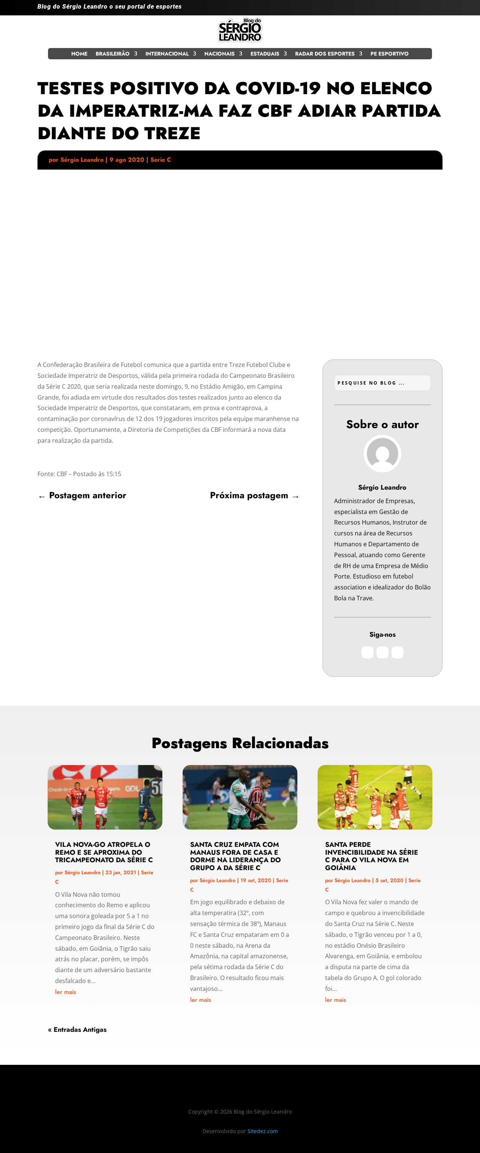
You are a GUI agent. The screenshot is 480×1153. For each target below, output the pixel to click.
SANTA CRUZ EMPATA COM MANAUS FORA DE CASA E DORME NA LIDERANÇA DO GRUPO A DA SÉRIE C (235, 856)
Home (79, 54)
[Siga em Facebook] (422, 10)
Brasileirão (113, 54)
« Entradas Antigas (77, 1029)
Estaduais (264, 54)
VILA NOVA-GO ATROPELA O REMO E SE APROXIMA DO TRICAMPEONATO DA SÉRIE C (104, 852)
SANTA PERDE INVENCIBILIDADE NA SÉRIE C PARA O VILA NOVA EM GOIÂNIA (371, 856)
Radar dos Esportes (325, 54)
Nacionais (219, 54)
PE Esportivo (389, 54)
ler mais (65, 992)
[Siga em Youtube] (436, 10)
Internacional (167, 54)
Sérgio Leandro (82, 159)
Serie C (160, 159)
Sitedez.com (263, 1131)
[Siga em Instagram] (406, 10)
